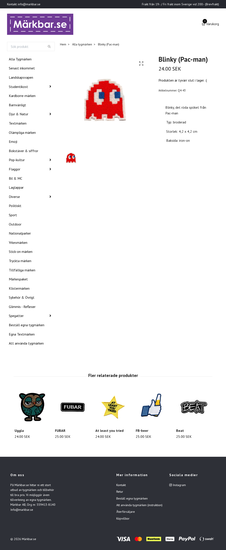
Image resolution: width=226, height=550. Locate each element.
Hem (63, 45)
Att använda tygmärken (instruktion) (139, 506)
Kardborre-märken (22, 96)
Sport (13, 216)
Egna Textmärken (22, 335)
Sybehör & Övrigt (21, 298)
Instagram (179, 486)
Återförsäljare (125, 513)
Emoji (13, 142)
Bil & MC (15, 179)
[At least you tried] (113, 408)
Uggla (19, 431)
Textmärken (17, 124)
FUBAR (60, 431)
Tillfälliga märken (22, 271)
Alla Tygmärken (20, 60)
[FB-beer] (153, 408)
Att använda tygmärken (26, 344)
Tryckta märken (20, 261)
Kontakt (121, 486)
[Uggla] (32, 408)
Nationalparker (20, 234)
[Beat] (193, 408)
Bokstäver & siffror (23, 151)
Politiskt (15, 206)
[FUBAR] (72, 408)
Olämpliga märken (22, 133)
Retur (119, 492)
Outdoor (15, 225)
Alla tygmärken (82, 45)
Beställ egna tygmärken (26, 326)
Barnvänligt (17, 106)
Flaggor (14, 170)
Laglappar (16, 188)
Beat (180, 431)
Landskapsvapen (21, 78)
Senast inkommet (22, 69)
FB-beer (142, 431)
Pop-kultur (17, 161)
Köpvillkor (123, 519)
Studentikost (18, 87)
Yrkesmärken (18, 243)
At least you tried (109, 431)
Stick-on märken (20, 252)
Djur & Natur (18, 115)
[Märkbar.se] (41, 25)
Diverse (14, 197)
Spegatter (16, 317)
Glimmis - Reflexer (22, 307)
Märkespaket (18, 280)
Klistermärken (19, 289)
